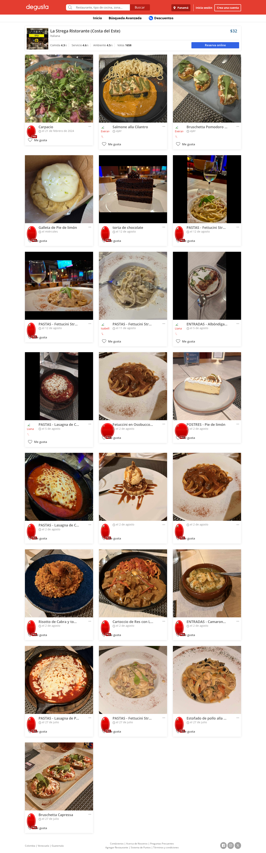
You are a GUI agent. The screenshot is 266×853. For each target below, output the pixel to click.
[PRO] (31, 130)
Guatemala (58, 845)
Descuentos (161, 18)
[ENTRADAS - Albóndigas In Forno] (207, 286)
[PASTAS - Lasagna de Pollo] (59, 680)
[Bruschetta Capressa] (59, 776)
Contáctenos (117, 843)
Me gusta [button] (40, 140)
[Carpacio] (59, 89)
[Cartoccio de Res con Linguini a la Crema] (133, 583)
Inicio (97, 18)
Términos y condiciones (166, 847)
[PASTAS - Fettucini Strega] (207, 189)
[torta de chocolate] (133, 189)
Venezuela (43, 845)
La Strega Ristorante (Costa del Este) (85, 31)
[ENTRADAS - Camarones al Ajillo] (207, 583)
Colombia (30, 845)
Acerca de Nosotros (137, 843)
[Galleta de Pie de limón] (59, 189)
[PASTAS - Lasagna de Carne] (59, 386)
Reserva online (215, 45)
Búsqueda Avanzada (125, 18)
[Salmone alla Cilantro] (133, 89)
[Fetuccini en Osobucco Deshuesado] (133, 386)
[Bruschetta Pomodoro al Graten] (207, 89)
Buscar (140, 7)
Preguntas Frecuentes (162, 843)
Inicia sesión (204, 8)
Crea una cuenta (228, 8)
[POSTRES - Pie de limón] (207, 386)
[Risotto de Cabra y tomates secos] (59, 583)
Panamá (182, 8)
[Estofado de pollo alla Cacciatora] (207, 680)
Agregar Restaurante (116, 847)
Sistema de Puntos (141, 847)
